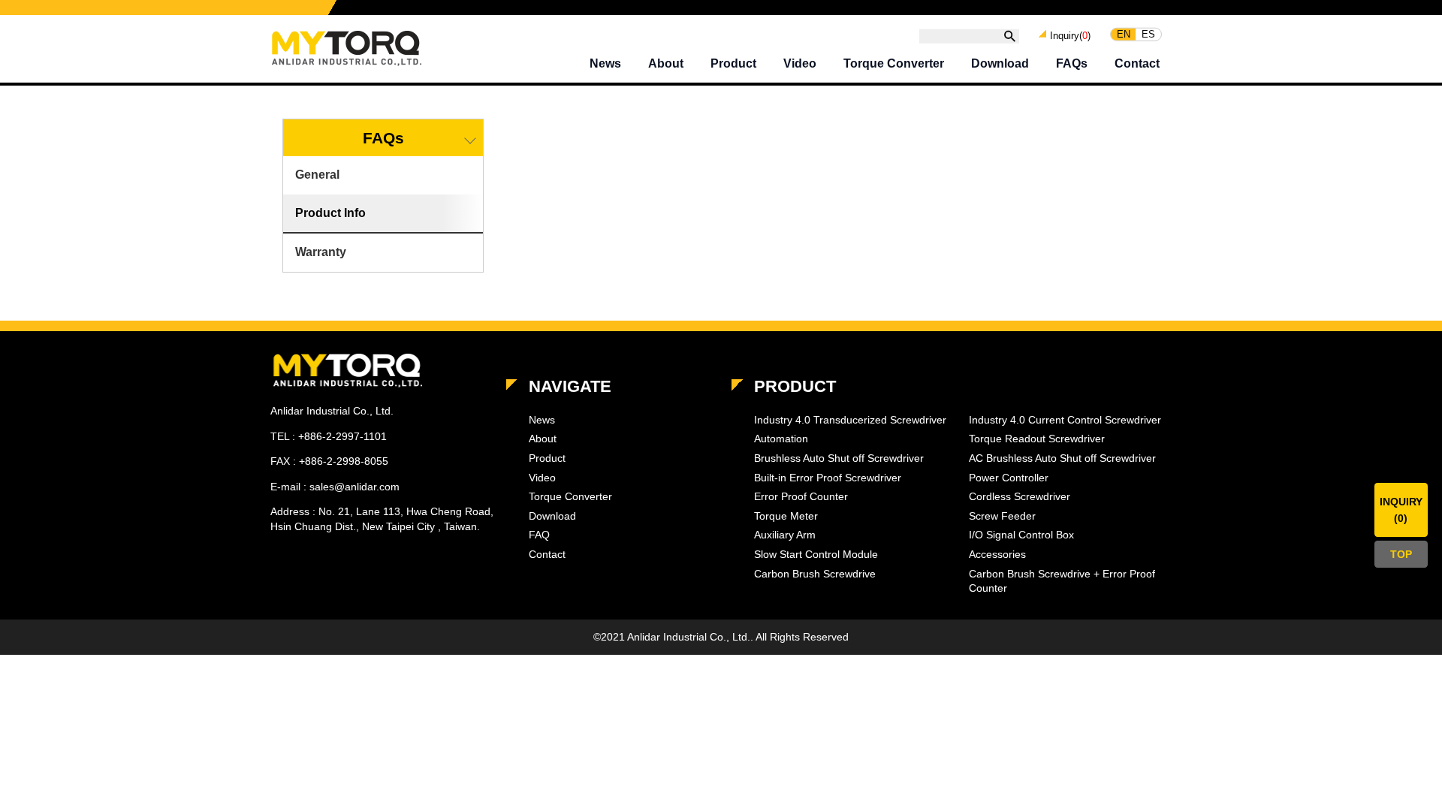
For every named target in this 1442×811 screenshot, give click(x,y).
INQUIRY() (1401, 510)
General (317, 174)
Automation (781, 439)
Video (799, 63)
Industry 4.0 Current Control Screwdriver (1065, 420)
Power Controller (1008, 478)
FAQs (1072, 63)
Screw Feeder (1002, 516)
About (665, 63)
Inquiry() (1070, 35)
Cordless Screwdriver (1019, 496)
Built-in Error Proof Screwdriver (827, 478)
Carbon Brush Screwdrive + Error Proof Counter (1062, 581)
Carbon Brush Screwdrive (815, 574)
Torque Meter (786, 516)
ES (1148, 34)
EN (1123, 34)
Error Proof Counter (801, 496)
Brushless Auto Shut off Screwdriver (839, 458)
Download (1000, 63)
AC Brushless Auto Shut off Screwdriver (1062, 458)
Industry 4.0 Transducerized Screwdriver (850, 420)
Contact (1137, 63)
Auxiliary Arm (785, 535)
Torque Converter (893, 63)
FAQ (539, 535)
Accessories (997, 554)
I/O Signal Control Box (1021, 535)
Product (733, 63)
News (605, 63)
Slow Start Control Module (816, 554)
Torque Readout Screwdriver (1037, 439)
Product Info (330, 213)
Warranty (320, 252)
